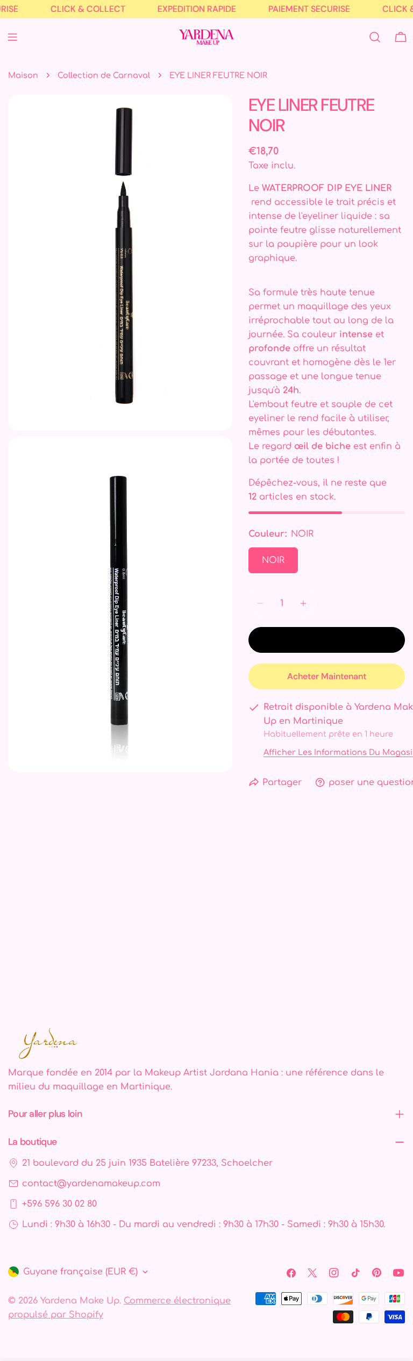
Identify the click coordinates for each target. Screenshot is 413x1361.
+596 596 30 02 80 (59, 1204)
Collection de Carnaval (104, 75)
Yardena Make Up (79, 1301)
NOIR (273, 560)
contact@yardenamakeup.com (91, 1183)
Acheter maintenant (326, 676)
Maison (23, 75)
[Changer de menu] (12, 37)
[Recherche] (375, 37)
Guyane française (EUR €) (80, 1272)
